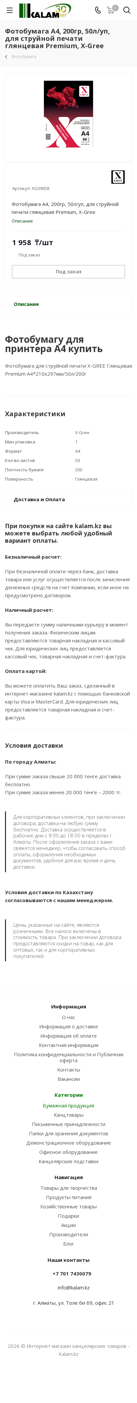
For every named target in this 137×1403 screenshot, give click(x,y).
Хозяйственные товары (68, 1206)
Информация (68, 1006)
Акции (68, 1225)
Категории (69, 1094)
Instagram (60, 1379)
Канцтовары (68, 1114)
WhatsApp (76, 1379)
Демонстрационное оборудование (68, 1142)
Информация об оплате (68, 1035)
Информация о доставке (68, 1026)
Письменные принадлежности (68, 1124)
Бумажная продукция (68, 1105)
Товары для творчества (68, 1187)
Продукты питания (68, 1197)
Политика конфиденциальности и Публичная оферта (68, 1057)
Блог (68, 1243)
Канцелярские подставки (68, 1161)
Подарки (68, 1215)
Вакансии (69, 1079)
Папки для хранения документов (68, 1133)
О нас (68, 1017)
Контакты (68, 1069)
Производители (68, 1234)
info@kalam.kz (74, 1287)
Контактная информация (68, 1045)
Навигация (69, 1177)
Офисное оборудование (68, 1152)
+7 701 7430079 (72, 1273)
